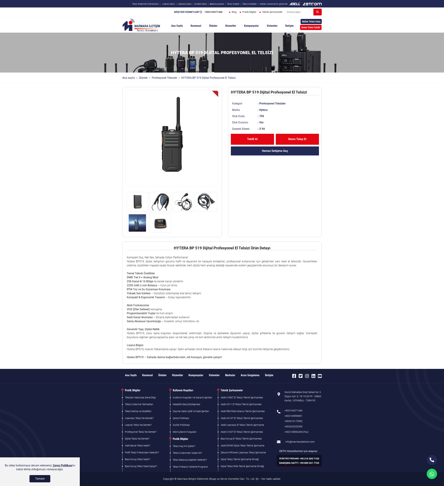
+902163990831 (293, 416)
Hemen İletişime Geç (275, 151)
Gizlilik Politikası (181, 425)
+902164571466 (213, 12)
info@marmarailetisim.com (299, 441)
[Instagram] (307, 376)
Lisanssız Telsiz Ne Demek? (139, 418)
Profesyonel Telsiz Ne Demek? (140, 431)
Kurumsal (196, 25)
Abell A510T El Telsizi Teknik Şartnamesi (242, 418)
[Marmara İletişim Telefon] (432, 460)
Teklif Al (252, 139)
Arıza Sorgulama (250, 375)
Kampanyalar (251, 25)
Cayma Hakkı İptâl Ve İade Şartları (191, 411)
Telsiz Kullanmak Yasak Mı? (187, 452)
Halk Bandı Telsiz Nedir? (137, 445)
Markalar (230, 375)
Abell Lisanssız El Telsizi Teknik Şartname (242, 425)
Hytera (263, 110)
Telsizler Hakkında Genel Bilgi (140, 397)
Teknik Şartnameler (272, 12)
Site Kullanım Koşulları (185, 431)
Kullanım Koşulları (183, 390)
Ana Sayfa (177, 25)
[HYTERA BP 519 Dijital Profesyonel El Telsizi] (172, 138)
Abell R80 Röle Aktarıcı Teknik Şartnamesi (243, 411)
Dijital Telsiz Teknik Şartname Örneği (240, 459)
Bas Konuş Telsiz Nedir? (137, 459)
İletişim (289, 25)
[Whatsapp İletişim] (432, 474)
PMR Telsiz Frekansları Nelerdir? (142, 452)
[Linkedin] (313, 376)
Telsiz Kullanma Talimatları (139, 404)
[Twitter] (300, 376)
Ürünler (213, 25)
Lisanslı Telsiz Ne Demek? (138, 425)
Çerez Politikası (181, 418)
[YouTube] (320, 376)
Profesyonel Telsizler (164, 77)
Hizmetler (230, 25)
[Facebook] (294, 376)
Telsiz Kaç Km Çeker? (184, 446)
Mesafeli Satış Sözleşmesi (186, 404)
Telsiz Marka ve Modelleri (138, 411)
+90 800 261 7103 (309, 463)
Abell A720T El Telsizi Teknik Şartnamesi (242, 431)
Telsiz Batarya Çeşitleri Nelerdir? (190, 459)
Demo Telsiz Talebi (310, 27)
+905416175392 (293, 421)
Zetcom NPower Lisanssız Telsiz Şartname (243, 452)
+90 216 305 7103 (309, 458)
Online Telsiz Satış (311, 21)
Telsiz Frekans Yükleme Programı (190, 466)
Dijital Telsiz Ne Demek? (137, 438)
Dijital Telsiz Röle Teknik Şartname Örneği (242, 466)
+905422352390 (293, 426)
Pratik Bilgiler (249, 12)
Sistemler (272, 25)
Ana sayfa (128, 77)
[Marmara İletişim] (141, 24)
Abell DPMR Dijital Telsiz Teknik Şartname (242, 445)
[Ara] (317, 12)
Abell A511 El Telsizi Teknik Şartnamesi (241, 404)
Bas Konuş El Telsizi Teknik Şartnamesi (241, 438)
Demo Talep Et (297, 139)
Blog (234, 12)
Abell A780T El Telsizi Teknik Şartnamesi (242, 397)
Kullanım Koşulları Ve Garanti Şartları (192, 397)
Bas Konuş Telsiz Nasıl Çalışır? (141, 466)
